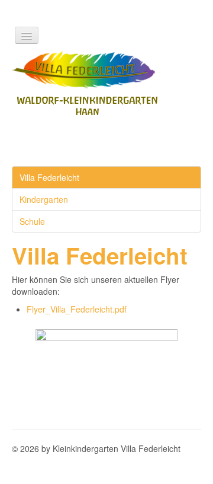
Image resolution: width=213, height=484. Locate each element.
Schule (32, 221)
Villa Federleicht (49, 177)
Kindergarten (44, 199)
